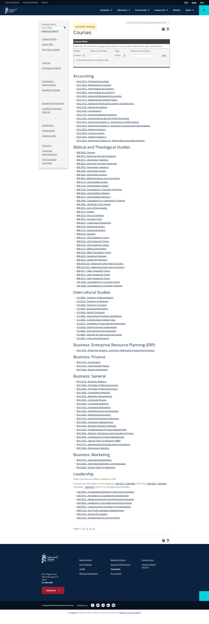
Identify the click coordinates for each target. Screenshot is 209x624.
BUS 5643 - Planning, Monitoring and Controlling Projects (105, 433)
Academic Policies (51, 90)
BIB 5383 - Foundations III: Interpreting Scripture (101, 200)
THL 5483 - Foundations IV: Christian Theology (99, 285)
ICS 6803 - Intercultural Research (93, 338)
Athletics (177, 10)
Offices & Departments (88, 573)
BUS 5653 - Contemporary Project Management (100, 436)
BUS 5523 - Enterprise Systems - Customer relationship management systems (116, 350)
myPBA (82, 569)
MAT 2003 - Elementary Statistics (93, 448)
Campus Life (161, 10)
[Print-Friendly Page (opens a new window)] (163, 29)
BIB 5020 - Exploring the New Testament (97, 163)
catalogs (73, 612)
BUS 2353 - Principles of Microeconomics (97, 388)
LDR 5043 (161, 483)
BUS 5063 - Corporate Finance (91, 399)
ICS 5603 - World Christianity (91, 312)
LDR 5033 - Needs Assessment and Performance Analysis (105, 499)
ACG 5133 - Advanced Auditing (92, 107)
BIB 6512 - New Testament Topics (93, 274)
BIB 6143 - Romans (86, 233)
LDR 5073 (89, 487)
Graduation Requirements (49, 83)
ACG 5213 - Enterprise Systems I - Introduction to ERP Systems (108, 122)
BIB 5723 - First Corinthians (90, 215)
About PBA (47, 44)
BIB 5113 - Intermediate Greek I (92, 182)
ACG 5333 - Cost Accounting (91, 133)
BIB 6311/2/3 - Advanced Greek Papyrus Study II (100, 267)
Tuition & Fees (49, 135)
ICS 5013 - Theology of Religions (92, 301)
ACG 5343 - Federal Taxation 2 (91, 136)
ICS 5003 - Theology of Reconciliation (95, 297)
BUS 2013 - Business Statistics (92, 381)
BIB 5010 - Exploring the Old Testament (96, 156)
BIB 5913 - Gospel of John (89, 219)
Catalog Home (49, 39)
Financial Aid (142, 10)
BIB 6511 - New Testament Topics (93, 270)
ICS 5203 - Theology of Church (92, 305)
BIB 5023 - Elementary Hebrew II (93, 167)
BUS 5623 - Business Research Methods (96, 425)
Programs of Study (51, 68)
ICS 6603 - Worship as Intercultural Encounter (99, 334)
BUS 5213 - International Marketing (94, 459)
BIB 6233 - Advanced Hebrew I (92, 256)
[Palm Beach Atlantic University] (50, 558)
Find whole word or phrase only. (93, 60)
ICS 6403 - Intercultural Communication (96, 330)
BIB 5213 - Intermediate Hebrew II (94, 196)
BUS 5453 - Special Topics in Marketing (96, 467)
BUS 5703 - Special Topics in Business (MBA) (99, 440)
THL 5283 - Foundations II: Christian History (98, 282)
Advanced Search (50, 31)
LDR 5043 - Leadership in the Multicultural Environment (104, 502)
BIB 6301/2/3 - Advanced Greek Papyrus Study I (100, 263)
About (190, 10)
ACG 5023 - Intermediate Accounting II (96, 92)
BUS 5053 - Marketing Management (94, 396)
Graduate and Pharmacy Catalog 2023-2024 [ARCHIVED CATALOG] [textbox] (148, 23)
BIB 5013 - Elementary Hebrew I (92, 159)
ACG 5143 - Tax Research (89, 110)
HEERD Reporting (82, 605)
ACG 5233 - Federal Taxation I (91, 129)
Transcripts (115, 569)
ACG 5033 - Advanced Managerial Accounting (99, 96)
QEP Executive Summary (49, 161)
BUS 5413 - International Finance (93, 365)
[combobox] (148, 22)
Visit (186, 2)
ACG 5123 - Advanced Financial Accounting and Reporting (105, 103)
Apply (194, 2)
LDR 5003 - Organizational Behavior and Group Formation (105, 491)
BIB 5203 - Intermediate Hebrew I (93, 193)
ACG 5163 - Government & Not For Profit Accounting (103, 118)
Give (202, 2)
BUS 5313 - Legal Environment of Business (98, 418)
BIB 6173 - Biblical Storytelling (91, 248)
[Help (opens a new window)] (167, 29)
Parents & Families (30, 2)
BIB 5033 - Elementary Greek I (91, 170)
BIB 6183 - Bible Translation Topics (94, 252)
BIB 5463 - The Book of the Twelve (94, 204)
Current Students (12, 2)
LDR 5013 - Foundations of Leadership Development (103, 495)
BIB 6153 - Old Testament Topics (93, 245)
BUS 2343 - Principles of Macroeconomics (97, 385)
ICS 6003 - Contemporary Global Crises (96, 319)
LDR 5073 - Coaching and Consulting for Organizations (104, 506)
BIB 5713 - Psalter (85, 211)
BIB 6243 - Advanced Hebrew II (92, 259)
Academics (106, 10)
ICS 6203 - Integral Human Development (97, 327)
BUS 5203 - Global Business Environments (98, 411)
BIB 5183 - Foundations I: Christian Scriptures (99, 189)
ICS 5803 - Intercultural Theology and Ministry (99, 316)
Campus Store (148, 560)
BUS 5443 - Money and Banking (92, 369)
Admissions (124, 10)
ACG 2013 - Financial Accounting (93, 81)
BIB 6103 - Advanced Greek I (91, 226)
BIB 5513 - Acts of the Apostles (92, 207)
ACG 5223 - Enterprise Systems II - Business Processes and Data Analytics (113, 125)
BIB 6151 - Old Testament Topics (93, 237)
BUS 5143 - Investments (88, 362)
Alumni (44, 2)
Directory (46, 145)
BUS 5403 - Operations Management (95, 422)
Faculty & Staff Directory (121, 564)
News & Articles (85, 560)
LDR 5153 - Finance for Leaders (92, 514)
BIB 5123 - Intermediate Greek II (93, 185)
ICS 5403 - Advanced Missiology (92, 308)
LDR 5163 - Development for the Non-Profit (98, 517)
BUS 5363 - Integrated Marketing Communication (101, 463)
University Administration (49, 152)
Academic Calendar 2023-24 (52, 110)
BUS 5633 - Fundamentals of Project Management (101, 429)
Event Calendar (85, 564)
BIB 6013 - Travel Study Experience (94, 222)
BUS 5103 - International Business (93, 407)
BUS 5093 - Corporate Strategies (93, 403)
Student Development (53, 103)
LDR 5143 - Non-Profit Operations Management (100, 510)
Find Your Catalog (51, 49)
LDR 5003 (130, 483)
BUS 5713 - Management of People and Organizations (103, 444)
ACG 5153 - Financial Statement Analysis (97, 114)
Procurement (116, 573)
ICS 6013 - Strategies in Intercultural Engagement (101, 323)
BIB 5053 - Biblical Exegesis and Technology (98, 178)
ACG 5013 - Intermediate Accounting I (95, 88)
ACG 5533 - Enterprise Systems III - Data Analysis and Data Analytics (111, 140)
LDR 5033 (151, 483)
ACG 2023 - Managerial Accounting (94, 85)
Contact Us (51, 590)
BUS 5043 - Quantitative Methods (93, 392)
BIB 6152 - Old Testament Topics (93, 241)
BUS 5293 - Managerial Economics (94, 414)
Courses (46, 62)
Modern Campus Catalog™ (130, 612)
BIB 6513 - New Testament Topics (93, 278)
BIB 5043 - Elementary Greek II (92, 174)
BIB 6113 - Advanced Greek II (91, 230)
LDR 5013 (120, 483)
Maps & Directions (118, 560)
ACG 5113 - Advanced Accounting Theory (97, 99)
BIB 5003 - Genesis (86, 152)
